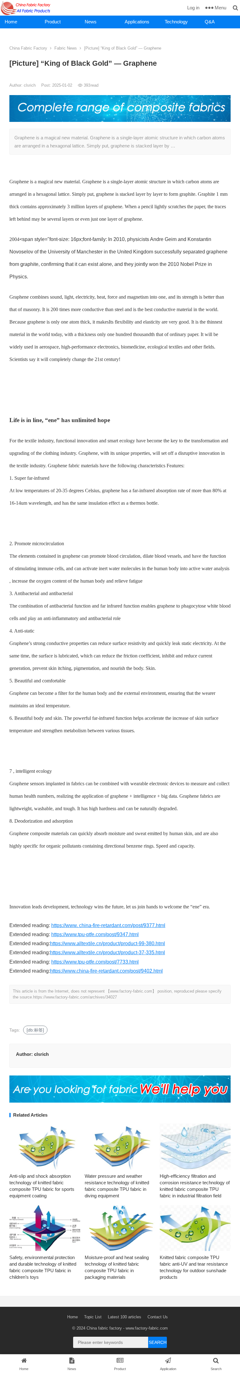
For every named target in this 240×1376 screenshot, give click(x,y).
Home (11, 21)
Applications (137, 21)
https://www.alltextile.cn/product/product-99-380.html (107, 943)
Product (53, 21)
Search (158, 1342)
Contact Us (158, 1317)
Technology (176, 21)
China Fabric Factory (28, 48)
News (91, 21)
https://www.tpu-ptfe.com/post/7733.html (95, 962)
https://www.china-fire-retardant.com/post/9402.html (106, 971)
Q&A (210, 21)
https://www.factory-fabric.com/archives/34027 (75, 997)
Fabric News (65, 48)
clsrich (30, 85)
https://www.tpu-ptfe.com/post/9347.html (95, 934)
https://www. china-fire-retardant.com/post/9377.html (108, 925)
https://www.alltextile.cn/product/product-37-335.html (107, 952)
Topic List (93, 1317)
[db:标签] (35, 1029)
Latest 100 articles (124, 1317)
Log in (193, 7)
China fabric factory (104, 1328)
